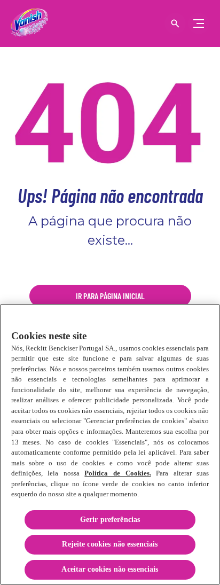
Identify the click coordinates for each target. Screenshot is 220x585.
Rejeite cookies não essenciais (110, 544)
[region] (110, 444)
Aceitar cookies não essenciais (109, 569)
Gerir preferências (110, 520)
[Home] (29, 23)
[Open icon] (175, 23)
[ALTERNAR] (198, 23)
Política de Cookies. (117, 473)
